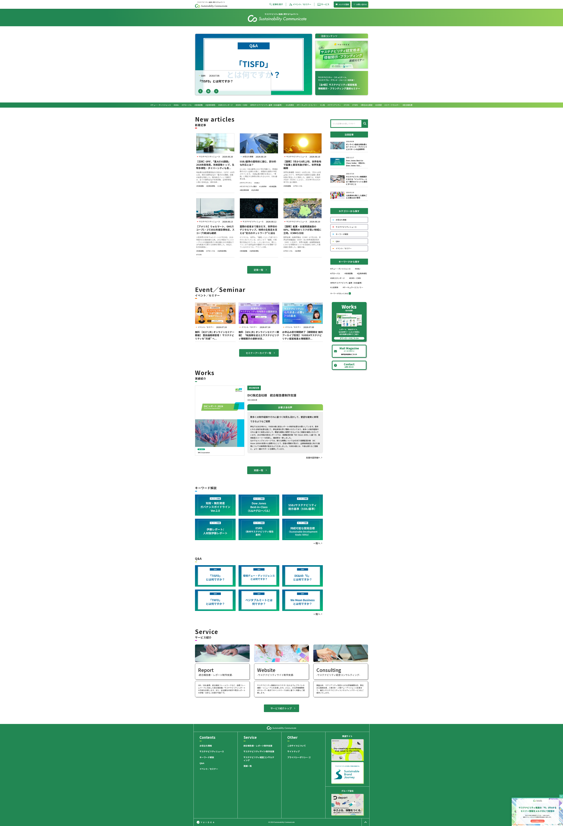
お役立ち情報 (206, 745)
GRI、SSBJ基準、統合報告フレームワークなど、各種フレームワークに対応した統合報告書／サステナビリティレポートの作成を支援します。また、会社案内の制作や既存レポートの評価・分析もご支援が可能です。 (221, 689)
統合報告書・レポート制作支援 (258, 745)
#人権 (219, 186)
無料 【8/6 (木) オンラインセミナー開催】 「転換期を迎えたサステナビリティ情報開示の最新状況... (259, 335)
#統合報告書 (244, 190)
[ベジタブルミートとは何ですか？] (259, 600)
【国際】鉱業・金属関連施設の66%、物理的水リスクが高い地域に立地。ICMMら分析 (302, 230)
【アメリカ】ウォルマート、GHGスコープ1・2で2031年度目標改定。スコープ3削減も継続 (215, 230)
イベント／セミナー (209, 769)
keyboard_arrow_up (365, 822)
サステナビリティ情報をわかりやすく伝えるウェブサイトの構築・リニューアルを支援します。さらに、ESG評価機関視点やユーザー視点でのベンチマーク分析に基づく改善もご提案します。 (281, 689)
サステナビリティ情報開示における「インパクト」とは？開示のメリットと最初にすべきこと (356, 180)
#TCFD (199, 254)
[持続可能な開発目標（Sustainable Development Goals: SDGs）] (302, 529)
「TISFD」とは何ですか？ (215, 81)
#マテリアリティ (246, 183)
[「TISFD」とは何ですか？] (215, 576)
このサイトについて (296, 745)
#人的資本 (263, 186)
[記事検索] (364, 123)
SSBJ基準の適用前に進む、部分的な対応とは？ (258, 163)
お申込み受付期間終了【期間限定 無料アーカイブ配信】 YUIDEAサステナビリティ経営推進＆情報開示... (302, 335)
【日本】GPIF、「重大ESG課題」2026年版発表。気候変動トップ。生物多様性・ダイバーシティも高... (215, 165)
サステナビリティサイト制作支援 (259, 751)
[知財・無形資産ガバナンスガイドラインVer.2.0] (215, 505)
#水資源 (298, 251)
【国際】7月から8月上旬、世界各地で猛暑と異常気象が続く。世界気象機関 (302, 165)
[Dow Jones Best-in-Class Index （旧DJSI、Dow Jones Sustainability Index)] (259, 505)
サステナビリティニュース (212, 751)
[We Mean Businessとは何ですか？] (302, 600)
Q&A (202, 763)
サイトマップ (293, 751)
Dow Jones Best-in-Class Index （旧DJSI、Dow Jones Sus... (356, 163)
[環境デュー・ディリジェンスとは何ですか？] (259, 576)
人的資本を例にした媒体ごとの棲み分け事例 (356, 196)
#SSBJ (257, 183)
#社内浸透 (255, 190)
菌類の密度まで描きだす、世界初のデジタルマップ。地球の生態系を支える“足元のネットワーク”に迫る (258, 230)
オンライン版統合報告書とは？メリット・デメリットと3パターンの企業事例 (356, 147)
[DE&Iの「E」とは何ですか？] (302, 576)
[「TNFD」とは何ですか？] (215, 600)
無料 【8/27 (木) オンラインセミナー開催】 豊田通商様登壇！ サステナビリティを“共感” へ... (214, 335)
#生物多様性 (210, 186)
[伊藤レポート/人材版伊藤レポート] (215, 529)
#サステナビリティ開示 (248, 186)
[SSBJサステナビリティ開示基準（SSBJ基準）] (302, 505)
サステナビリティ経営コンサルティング (259, 759)
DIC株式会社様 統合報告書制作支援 (271, 395)
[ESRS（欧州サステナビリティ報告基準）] (259, 529)
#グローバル (297, 186)
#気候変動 (200, 186)
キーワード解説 (207, 757)
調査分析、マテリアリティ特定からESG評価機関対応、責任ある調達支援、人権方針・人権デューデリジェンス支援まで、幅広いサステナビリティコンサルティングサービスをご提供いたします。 (340, 689)
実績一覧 (248, 766)
